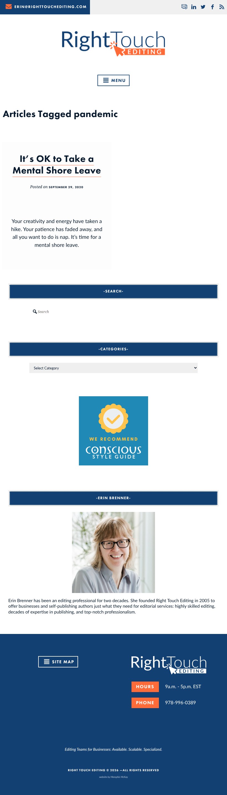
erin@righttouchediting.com (50, 6)
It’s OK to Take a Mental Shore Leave (56, 164)
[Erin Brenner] (113, 552)
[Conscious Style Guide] (113, 463)
